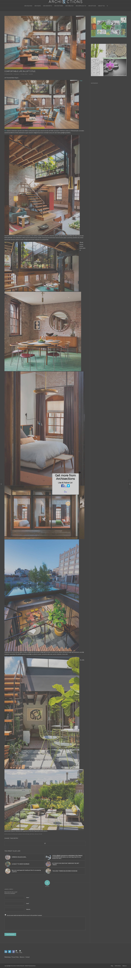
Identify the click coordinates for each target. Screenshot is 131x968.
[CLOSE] (80, 472)
